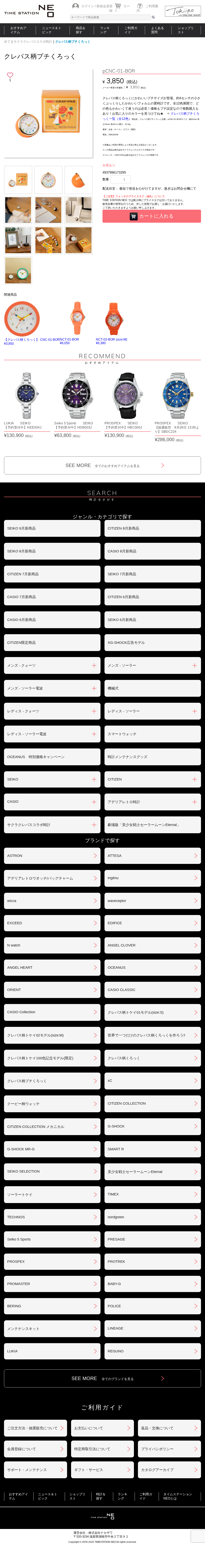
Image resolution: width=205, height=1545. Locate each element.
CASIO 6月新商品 (21, 620)
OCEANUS (117, 968)
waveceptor (117, 901)
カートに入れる (156, 216)
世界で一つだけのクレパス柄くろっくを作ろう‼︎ (146, 1035)
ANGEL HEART (19, 968)
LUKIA (12, 1351)
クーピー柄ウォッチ (23, 1104)
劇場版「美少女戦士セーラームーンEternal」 (144, 825)
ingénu (113, 878)
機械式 (113, 688)
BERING (14, 1306)
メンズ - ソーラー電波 (25, 688)
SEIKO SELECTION (23, 1171)
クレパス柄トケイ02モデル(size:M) (35, 1035)
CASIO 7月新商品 (21, 597)
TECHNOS (16, 1217)
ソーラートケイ (19, 1195)
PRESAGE (116, 1239)
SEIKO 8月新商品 (21, 551)
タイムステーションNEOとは (177, 1496)
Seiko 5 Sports (19, 1239)
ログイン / (88, 6)
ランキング (105, 30)
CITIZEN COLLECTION (127, 1103)
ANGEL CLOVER (122, 945)
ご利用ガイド (131, 30)
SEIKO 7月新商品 (122, 574)
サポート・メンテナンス (27, 1470)
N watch (13, 945)
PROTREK (116, 1262)
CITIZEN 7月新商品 (23, 574)
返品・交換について (157, 1428)
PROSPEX (16, 1262)
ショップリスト (186, 30)
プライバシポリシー (157, 1449)
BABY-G (114, 1284)
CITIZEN (115, 779)
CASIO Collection (21, 1012)
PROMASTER (18, 1284)
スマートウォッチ (122, 734)
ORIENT (14, 990)
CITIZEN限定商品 (21, 643)
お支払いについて (88, 1428)
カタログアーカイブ (157, 1470)
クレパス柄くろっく (124, 1058)
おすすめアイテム (18, 30)
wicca (11, 901)
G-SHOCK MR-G (21, 1149)
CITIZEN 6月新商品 (123, 597)
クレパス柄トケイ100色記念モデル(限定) (40, 1058)
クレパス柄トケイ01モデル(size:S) (136, 1012)
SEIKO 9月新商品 (21, 528)
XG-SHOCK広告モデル (126, 643)
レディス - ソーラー (124, 711)
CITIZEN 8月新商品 (123, 528)
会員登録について (21, 1449)
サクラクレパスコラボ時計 (33, 41)
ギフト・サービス (88, 1470)
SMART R (116, 1149)
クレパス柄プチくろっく (72, 41)
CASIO (12, 802)
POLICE (114, 1306)
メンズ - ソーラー (122, 665)
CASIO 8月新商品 (122, 551)
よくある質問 (157, 30)
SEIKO (12, 779)
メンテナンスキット (23, 1329)
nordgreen (116, 1217)
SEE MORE (102, 465)
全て (7, 41)
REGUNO (116, 1351)
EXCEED (14, 923)
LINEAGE (115, 1328)
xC (110, 1081)
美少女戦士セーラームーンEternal (135, 1172)
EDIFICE (115, 923)
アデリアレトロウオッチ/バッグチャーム (40, 878)
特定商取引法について (92, 1449)
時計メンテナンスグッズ (127, 757)
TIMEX (113, 1194)
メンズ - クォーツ (21, 665)
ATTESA (115, 856)
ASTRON (14, 856)
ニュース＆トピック (51, 30)
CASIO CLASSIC (121, 990)
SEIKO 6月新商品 (122, 620)
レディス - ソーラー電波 (26, 734)
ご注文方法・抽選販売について (32, 1428)
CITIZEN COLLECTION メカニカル (35, 1127)
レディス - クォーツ (23, 711)
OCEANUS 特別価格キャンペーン (36, 757)
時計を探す (101, 1496)
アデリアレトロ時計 (124, 802)
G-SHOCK (116, 1126)
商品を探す (80, 30)
